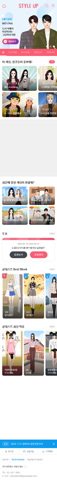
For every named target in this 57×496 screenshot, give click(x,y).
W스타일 (13, 52)
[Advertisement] (28, 148)
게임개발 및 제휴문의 (35, 460)
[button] (47, 46)
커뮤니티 (50, 52)
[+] (53, 444)
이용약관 (5, 460)
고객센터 (49, 451)
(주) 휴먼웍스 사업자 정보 (12, 467)
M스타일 (25, 52)
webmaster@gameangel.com (23, 476)
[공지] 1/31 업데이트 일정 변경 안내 (23, 444)
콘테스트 (38, 52)
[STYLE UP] (28, 6)
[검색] (47, 6)
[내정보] (53, 6)
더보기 (52, 234)
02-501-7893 (13, 472)
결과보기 (18, 254)
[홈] (3, 6)
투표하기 (38, 254)
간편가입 (30, 451)
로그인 (10, 451)
